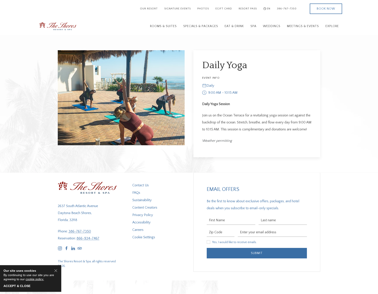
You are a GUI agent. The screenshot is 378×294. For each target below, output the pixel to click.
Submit (257, 253)
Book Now (326, 8)
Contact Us (140, 185)
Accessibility (141, 222)
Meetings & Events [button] (303, 26)
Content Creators (144, 207)
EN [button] (268, 8)
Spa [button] (253, 26)
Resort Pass (248, 8)
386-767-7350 (287, 8)
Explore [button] (332, 26)
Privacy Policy (142, 215)
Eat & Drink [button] (234, 26)
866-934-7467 (88, 238)
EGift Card (223, 8)
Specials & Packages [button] (200, 26)
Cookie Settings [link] (143, 237)
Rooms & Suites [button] (163, 26)
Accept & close (17, 286)
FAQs (136, 193)
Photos (203, 8)
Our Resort (149, 8)
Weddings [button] (271, 26)
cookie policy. (35, 279)
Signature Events (177, 8)
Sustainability (142, 200)
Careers (138, 230)
